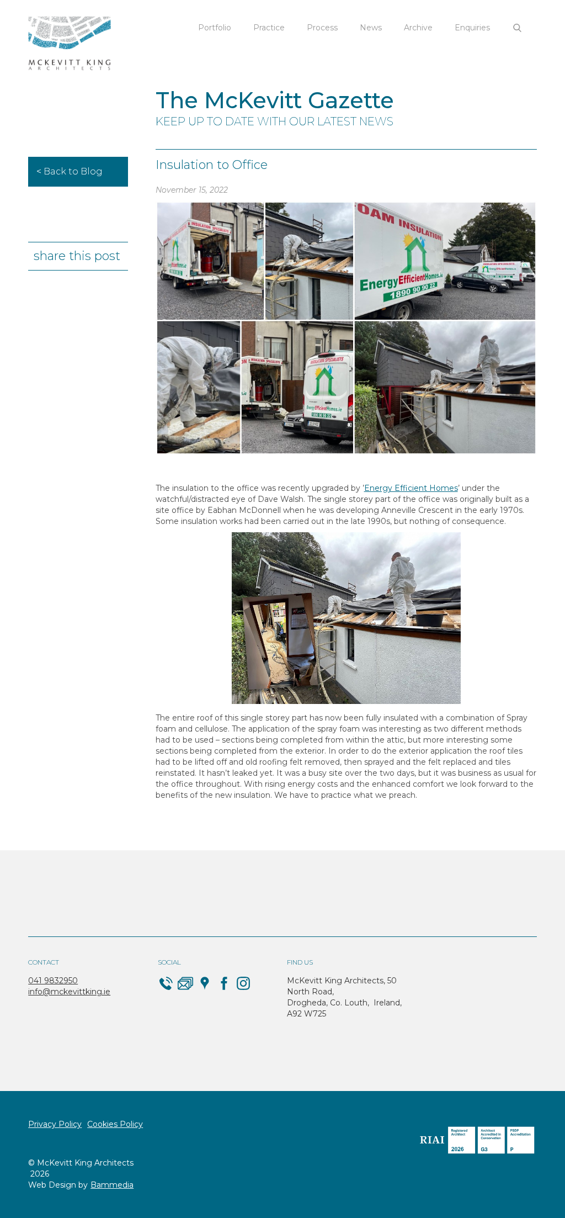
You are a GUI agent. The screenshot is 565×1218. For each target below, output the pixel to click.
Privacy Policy (55, 1124)
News (371, 28)
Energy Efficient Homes (411, 488)
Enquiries (472, 28)
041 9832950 (53, 981)
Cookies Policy (115, 1124)
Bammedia (112, 1185)
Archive (418, 28)
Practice (269, 28)
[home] (69, 43)
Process (322, 28)
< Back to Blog (69, 171)
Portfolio (214, 28)
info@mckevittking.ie (69, 992)
